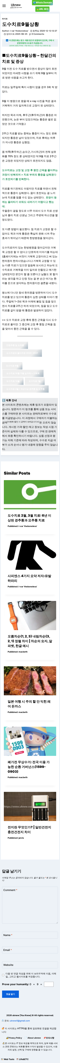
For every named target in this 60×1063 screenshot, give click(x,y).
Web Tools (9, 1059)
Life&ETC (24, 1059)
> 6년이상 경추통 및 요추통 (25, 389)
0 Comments (38, 34)
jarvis (21, 838)
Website (8, 964)
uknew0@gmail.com (20, 1020)
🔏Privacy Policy (14, 1038)
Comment (10, 889)
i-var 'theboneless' (19, 31)
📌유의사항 (48, 1038)
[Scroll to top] (2, 1052)
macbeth (23, 652)
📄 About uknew (32, 1038)
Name (7, 935)
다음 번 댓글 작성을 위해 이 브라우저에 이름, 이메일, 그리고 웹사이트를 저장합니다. (31, 975)
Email (7, 950)
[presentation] (30, 494)
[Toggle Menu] (4, 6)
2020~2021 (22, 353)
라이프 (5, 19)
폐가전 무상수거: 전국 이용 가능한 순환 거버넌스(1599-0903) (29, 766)
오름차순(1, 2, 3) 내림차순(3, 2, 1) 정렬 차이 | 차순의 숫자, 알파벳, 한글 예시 (30, 641)
